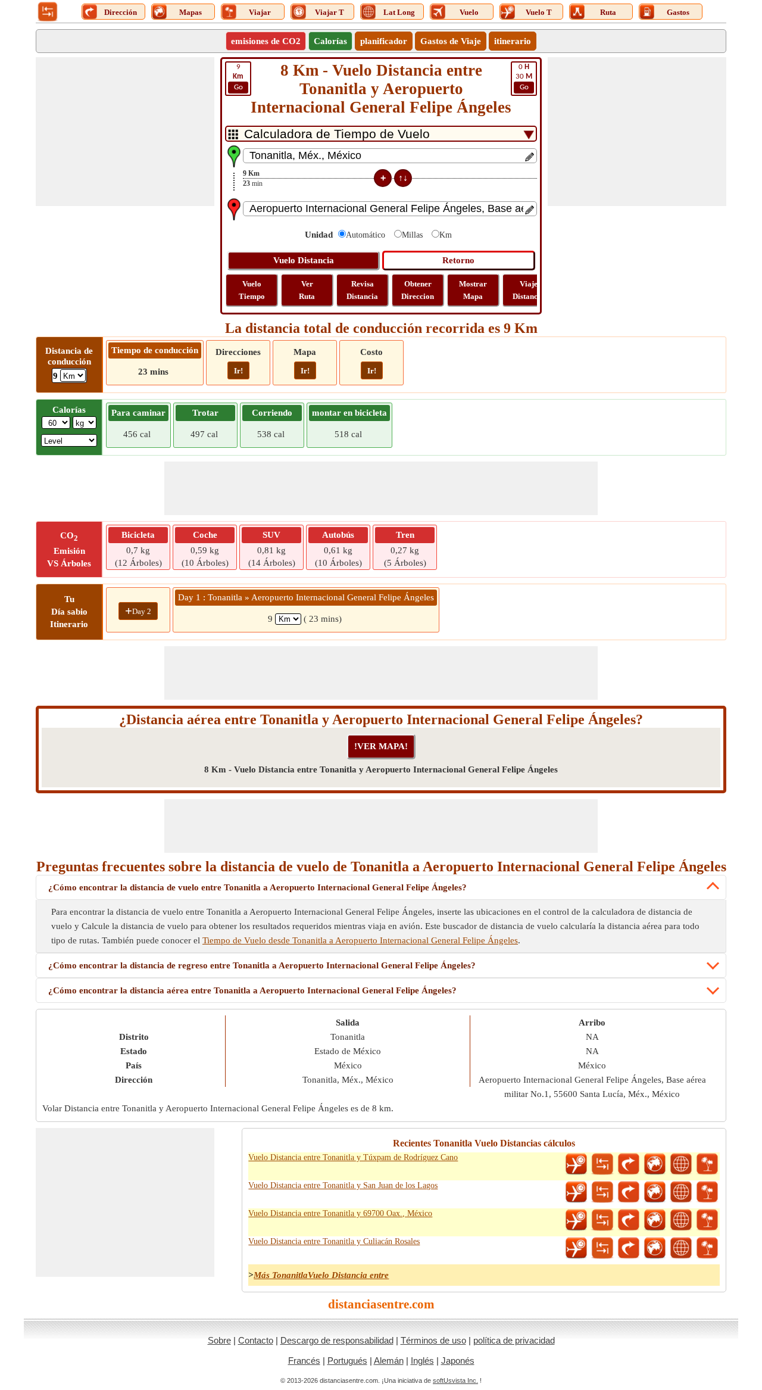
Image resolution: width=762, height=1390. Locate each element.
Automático (365, 234)
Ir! (238, 370)
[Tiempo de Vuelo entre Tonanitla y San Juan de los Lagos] (576, 1192)
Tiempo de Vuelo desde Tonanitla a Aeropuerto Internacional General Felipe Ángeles (360, 940)
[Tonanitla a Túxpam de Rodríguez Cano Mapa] (655, 1164)
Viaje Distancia (528, 290)
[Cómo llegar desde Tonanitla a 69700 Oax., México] (629, 1220)
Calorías (330, 41)
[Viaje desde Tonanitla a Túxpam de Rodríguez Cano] (707, 1164)
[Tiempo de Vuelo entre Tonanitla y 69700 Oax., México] (576, 1220)
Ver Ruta (307, 290)
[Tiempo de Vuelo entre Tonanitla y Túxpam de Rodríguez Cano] (576, 1164)
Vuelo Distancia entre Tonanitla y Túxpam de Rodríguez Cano (353, 1157)
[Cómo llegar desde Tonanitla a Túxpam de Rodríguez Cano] (629, 1164)
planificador (383, 41)
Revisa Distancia (362, 290)
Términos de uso (433, 1340)
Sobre (219, 1340)
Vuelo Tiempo (252, 290)
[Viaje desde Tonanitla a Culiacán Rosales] (707, 1248)
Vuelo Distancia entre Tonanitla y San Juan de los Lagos (343, 1185)
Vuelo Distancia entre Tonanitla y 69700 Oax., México (340, 1213)
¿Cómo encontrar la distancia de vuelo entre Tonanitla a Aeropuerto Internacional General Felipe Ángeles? (257, 887)
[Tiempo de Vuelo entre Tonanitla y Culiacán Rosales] (576, 1248)
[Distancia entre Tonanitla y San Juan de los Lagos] (602, 1192)
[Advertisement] (125, 131)
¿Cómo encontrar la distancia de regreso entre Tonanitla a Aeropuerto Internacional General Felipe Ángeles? (262, 965)
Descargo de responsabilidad (337, 1340)
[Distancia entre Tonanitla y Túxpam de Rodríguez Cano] (602, 1164)
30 (524, 77)
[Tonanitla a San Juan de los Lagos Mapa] (655, 1192)
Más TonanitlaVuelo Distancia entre (321, 1275)
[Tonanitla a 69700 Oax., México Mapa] (655, 1220)
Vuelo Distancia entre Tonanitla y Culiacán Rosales (334, 1241)
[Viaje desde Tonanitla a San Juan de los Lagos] (707, 1192)
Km (445, 234)
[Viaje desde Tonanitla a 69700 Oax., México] (707, 1220)
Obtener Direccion (417, 290)
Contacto (255, 1340)
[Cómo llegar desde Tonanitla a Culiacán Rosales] (629, 1248)
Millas (412, 234)
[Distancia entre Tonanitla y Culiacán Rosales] (602, 1248)
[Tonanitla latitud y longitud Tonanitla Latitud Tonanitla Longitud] (681, 1164)
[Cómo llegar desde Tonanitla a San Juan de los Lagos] (629, 1192)
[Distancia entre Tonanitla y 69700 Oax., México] (602, 1220)
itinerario (512, 41)
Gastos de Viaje (450, 41)
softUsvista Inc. (455, 1380)
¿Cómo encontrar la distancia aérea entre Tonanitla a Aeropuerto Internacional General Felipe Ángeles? (252, 990)
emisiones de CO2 (266, 41)
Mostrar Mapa (473, 290)
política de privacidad (514, 1340)
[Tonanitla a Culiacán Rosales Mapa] (655, 1248)
